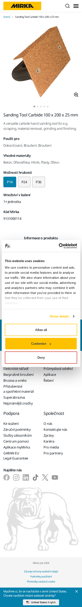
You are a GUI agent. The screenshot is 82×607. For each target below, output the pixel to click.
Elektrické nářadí (15, 368)
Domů (6, 17)
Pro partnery (53, 453)
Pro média (51, 447)
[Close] (76, 591)
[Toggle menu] (76, 6)
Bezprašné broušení (18, 374)
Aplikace (50, 374)
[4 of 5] (44, 106)
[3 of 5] (41, 106)
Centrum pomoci (16, 441)
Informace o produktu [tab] (41, 238)
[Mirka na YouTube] (55, 477)
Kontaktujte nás (55, 429)
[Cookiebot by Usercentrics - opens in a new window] (59, 246)
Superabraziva (14, 397)
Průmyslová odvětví (58, 368)
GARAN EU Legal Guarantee (15, 456)
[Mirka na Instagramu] (16, 477)
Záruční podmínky (16, 429)
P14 (10, 182)
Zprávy (49, 435)
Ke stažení (11, 423)
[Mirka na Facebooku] (6, 477)
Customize (38, 343)
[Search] (67, 5)
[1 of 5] (34, 106)
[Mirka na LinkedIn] (26, 477)
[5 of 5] (48, 106)
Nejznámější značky (18, 403)
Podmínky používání (41, 576)
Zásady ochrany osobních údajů (41, 571)
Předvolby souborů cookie (41, 581)
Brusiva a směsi (14, 380)
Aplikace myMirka (16, 447)
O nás (48, 423)
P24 (24, 182)
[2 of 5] (37, 106)
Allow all (41, 329)
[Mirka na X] (45, 477)
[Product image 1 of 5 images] (41, 62)
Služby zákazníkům (17, 435)
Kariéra (49, 441)
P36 (38, 182)
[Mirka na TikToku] (35, 477)
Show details (59, 316)
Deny (41, 357)
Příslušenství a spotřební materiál (18, 389)
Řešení (48, 380)
